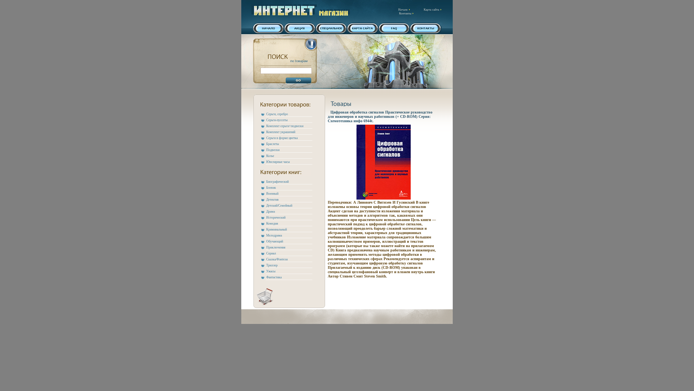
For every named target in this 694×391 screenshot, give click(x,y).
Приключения (275, 247)
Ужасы (270, 271)
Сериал (271, 253)
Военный (272, 193)
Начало (403, 9)
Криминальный (276, 229)
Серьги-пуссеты (277, 120)
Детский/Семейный (279, 205)
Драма (270, 211)
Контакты (405, 13)
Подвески (272, 150)
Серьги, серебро (277, 114)
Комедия (272, 223)
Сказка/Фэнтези (277, 259)
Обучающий (274, 241)
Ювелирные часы (278, 162)
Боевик (271, 188)
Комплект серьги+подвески (284, 126)
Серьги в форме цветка (282, 138)
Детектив (272, 199)
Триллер (272, 265)
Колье (270, 156)
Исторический (275, 217)
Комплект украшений (280, 132)
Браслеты (272, 144)
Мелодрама (274, 235)
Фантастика (274, 277)
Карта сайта (431, 9)
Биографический (277, 182)
